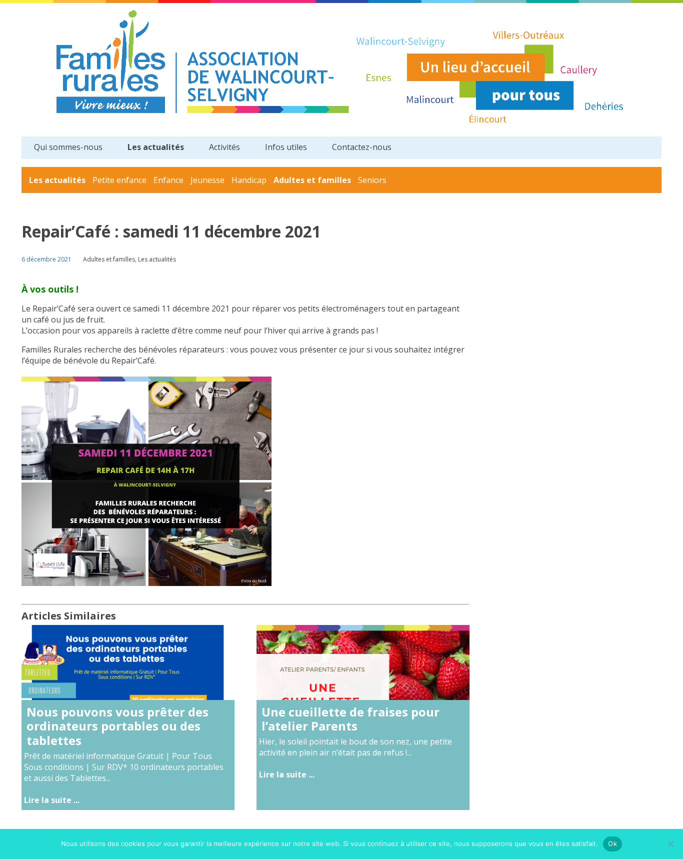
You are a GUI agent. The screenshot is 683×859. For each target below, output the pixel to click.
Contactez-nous (362, 147)
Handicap (249, 180)
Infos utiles (286, 147)
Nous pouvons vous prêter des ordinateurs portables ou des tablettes (117, 726)
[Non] (671, 844)
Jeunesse (207, 180)
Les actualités (156, 147)
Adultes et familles (312, 180)
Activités (224, 147)
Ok (612, 844)
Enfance (169, 180)
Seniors (372, 180)
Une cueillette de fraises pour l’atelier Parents (351, 719)
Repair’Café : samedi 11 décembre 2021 (171, 231)
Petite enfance (119, 180)
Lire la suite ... (52, 800)
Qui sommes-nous (68, 147)
